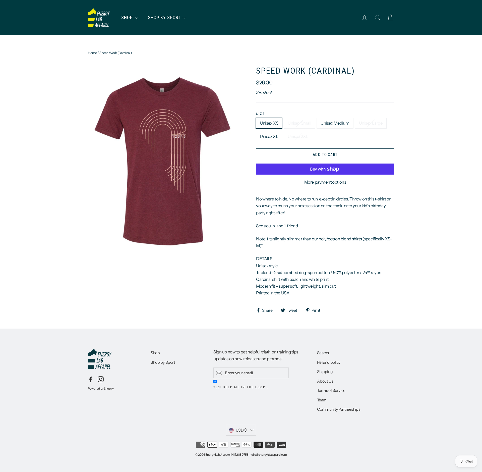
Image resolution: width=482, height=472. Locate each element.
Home (92, 53)
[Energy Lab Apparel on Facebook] (91, 379)
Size (260, 114)
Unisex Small (299, 123)
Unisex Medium (335, 123)
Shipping (325, 371)
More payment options (325, 182)
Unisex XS (269, 123)
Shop (127, 17)
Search (323, 352)
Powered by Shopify (101, 388)
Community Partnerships (338, 409)
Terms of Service (331, 390)
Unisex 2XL (298, 136)
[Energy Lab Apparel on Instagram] (101, 379)
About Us (325, 381)
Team (322, 400)
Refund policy (328, 362)
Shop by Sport (165, 17)
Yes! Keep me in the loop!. (241, 387)
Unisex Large (371, 123)
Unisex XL (269, 136)
